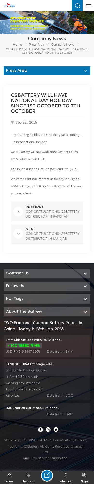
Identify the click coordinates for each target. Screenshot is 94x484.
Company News (62, 44)
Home (17, 44)
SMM (69, 351)
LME (69, 414)
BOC (69, 395)
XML (46, 452)
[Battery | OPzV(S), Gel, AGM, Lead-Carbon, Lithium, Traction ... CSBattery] (10, 5)
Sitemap (77, 446)
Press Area (36, 44)
